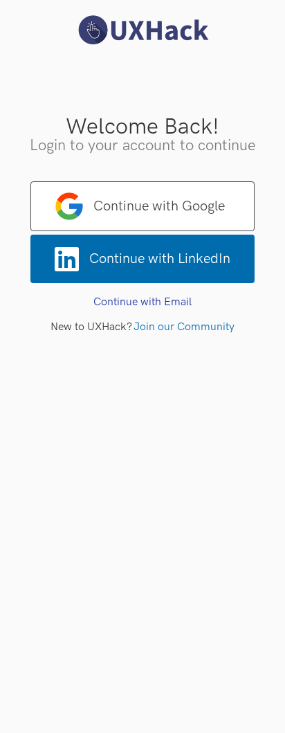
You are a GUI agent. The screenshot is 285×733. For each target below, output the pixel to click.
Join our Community (184, 327)
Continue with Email (142, 302)
